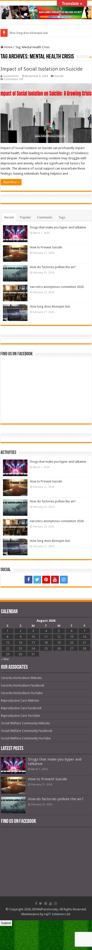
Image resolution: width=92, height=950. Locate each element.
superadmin (11, 76)
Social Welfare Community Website (25, 723)
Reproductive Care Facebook (21, 708)
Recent (9, 217)
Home (8, 47)
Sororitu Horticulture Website (21, 678)
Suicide (58, 76)
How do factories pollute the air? (53, 267)
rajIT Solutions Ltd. (57, 914)
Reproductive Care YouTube (20, 715)
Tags (61, 217)
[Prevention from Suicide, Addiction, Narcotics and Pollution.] (46, 11)
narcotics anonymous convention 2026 (57, 287)
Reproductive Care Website (20, 700)
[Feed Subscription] (90, 57)
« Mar (5, 659)
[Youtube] (55, 579)
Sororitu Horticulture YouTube (22, 693)
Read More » (11, 182)
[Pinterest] (46, 579)
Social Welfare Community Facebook (26, 731)
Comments (44, 217)
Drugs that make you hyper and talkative (58, 227)
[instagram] (64, 579)
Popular (25, 217)
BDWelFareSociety (45, 909)
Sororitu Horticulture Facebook (22, 685)
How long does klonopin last (29, 33)
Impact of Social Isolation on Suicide (41, 69)
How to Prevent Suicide (46, 247)
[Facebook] (28, 579)
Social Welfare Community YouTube (26, 738)
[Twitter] (37, 579)
